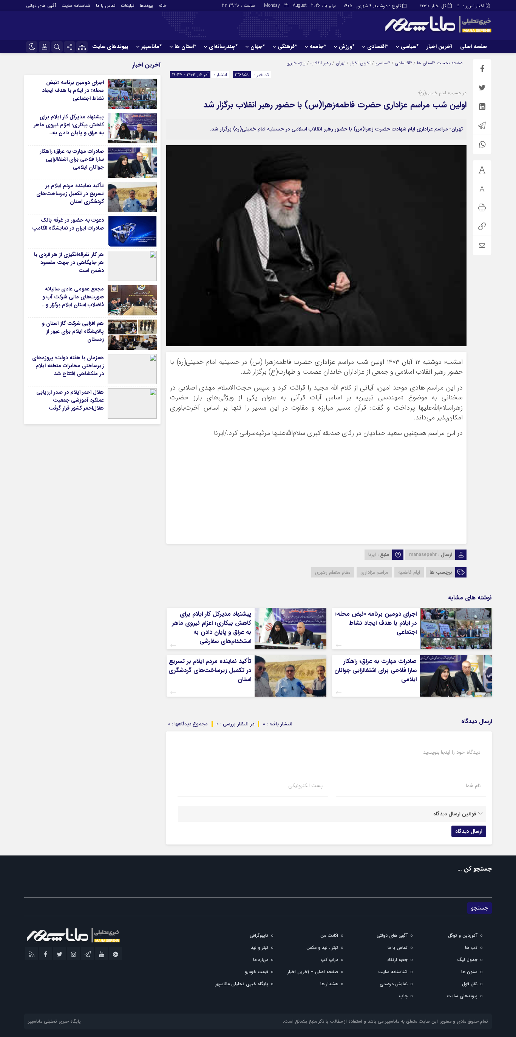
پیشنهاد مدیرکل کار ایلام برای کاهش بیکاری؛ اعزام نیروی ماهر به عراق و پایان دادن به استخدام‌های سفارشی (211, 627)
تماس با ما (105, 5)
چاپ (403, 996)
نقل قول (469, 983)
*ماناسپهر (151, 46)
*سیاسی (410, 46)
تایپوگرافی (259, 935)
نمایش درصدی (394, 983)
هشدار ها (329, 983)
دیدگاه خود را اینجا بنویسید (451, 752)
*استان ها (185, 46)
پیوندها (146, 5)
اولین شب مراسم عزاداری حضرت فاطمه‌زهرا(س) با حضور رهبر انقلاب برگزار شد (335, 104)
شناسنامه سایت (76, 5)
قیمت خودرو (256, 971)
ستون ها (469, 971)
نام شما (473, 785)
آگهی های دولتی (41, 5)
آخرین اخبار (439, 46)
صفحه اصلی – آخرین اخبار (312, 971)
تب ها (471, 947)
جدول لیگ (467, 959)
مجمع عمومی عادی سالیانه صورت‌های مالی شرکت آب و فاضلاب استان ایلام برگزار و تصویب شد (73, 301)
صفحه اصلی (473, 46)
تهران (340, 63)
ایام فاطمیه (409, 572)
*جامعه (318, 46)
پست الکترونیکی (305, 785)
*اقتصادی (377, 46)
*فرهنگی (287, 46)
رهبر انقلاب (321, 63)
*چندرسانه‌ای (223, 46)
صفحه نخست (449, 63)
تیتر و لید (259, 947)
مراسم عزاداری (374, 572)
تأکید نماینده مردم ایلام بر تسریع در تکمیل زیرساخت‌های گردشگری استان (209, 670)
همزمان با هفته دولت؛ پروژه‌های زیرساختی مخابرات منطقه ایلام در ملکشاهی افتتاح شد (68, 366)
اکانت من (329, 935)
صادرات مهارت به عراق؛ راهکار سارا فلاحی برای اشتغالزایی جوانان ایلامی (375, 670)
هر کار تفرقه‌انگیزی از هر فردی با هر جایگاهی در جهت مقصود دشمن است (69, 262)
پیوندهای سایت (110, 46)
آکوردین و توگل (462, 935)
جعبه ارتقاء (397, 959)
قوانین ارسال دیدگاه (454, 814)
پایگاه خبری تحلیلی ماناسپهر (241, 983)
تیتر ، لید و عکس (322, 947)
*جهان (257, 46)
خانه (163, 5)
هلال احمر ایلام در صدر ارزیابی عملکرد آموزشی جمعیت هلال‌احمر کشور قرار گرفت (70, 400)
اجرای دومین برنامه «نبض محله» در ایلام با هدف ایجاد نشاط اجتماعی (376, 623)
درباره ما (260, 959)
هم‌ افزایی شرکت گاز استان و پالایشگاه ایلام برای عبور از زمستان (73, 331)
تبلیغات (127, 5)
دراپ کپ (329, 959)
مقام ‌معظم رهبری (333, 572)
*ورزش (346, 46)
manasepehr (423, 555)
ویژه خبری (296, 63)
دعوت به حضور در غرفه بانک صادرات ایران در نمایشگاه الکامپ (68, 224)
